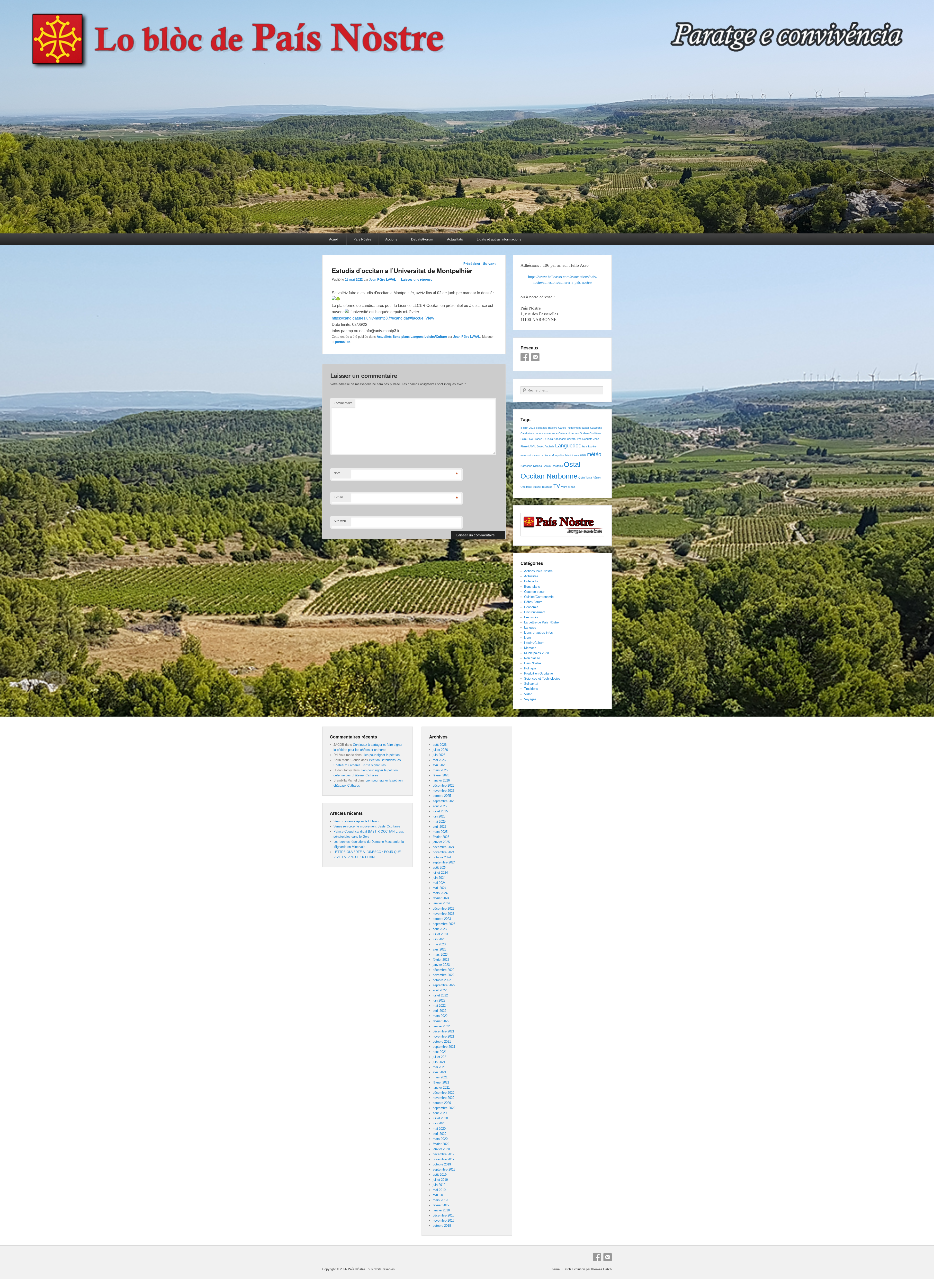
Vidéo (528, 694)
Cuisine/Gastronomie (539, 597)
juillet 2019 (440, 1179)
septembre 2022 (444, 985)
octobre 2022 (442, 980)
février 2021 (441, 1082)
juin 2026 (439, 755)
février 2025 (441, 837)
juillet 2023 (440, 934)
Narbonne (526, 465)
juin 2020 (439, 1123)
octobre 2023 (442, 919)
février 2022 (441, 1021)
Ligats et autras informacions (499, 239)
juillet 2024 (440, 872)
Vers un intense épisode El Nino (355, 821)
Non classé (532, 658)
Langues (417, 336)
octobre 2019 (442, 1164)
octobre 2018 (442, 1225)
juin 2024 (439, 877)
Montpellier (558, 455)
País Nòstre (362, 239)
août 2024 (440, 867)
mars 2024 (440, 893)
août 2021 (440, 1052)
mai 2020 (439, 1128)
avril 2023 (439, 949)
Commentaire (343, 403)
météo (594, 454)
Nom (337, 473)
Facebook (525, 357)
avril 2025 (439, 826)
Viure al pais (568, 486)
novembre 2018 (443, 1220)
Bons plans (401, 336)
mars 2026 (440, 770)
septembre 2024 (444, 862)
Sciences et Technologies (542, 678)
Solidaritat (531, 683)
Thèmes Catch (601, 1269)
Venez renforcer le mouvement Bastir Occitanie (366, 826)
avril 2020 (439, 1134)
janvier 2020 (441, 1149)
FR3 (530, 438)
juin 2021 (439, 1062)
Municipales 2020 (575, 455)
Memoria (530, 648)
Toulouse (547, 486)
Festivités (531, 617)
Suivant (491, 264)
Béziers (552, 427)
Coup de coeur (534, 592)
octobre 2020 (442, 1103)
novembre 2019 (443, 1159)
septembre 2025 (444, 801)
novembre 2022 (443, 975)
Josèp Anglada (545, 446)
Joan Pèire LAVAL (382, 279)
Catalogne (596, 427)
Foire (524, 438)
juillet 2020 (440, 1118)
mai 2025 (439, 821)
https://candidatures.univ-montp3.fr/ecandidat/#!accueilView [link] (383, 318)
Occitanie (557, 465)
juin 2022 (439, 1000)
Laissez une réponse (416, 279)
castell (585, 427)
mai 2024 (439, 883)
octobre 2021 (442, 1041)
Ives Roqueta (584, 438)
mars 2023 (440, 954)
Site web (340, 521)
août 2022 (440, 990)
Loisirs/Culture (435, 336)
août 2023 (440, 929)
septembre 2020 (444, 1108)
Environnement (534, 612)
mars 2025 (440, 832)
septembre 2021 (444, 1046)
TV (556, 486)
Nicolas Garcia (542, 465)
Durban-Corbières (590, 433)
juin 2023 (439, 939)
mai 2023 (439, 944)
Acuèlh (334, 239)
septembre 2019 (444, 1169)
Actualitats (455, 239)
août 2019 (440, 1174)
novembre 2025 (443, 790)
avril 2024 (439, 888)
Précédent (469, 264)
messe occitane (541, 455)
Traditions (531, 689)
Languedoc (568, 446)
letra (584, 446)
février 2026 (441, 775)
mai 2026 (439, 760)
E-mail (338, 497)
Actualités (384, 336)
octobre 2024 (442, 857)
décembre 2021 (443, 1031)
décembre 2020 (443, 1092)
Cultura (562, 433)
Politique (530, 668)
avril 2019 (439, 1195)
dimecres (573, 433)
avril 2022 (439, 1011)
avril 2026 (439, 765)
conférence (550, 433)
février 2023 (441, 959)
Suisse (537, 486)
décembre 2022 (443, 970)
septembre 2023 (444, 924)
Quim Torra (585, 477)
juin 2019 (439, 1185)
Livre (527, 638)
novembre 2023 (443, 913)
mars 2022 (440, 1016)
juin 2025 (439, 816)
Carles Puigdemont (569, 427)
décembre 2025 (443, 785)
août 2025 (440, 806)
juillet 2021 (440, 1057)
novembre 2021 (443, 1036)
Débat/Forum (533, 602)
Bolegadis (541, 427)
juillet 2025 (440, 811)
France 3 (539, 438)
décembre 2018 (443, 1215)
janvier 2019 (441, 1210)
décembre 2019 (443, 1154)
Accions (391, 239)
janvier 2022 (441, 1026)
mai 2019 (439, 1190)
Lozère (592, 446)
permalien (342, 342)
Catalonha (526, 433)
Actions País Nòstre (538, 571)
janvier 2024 (441, 903)
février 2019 (441, 1205)
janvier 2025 (441, 842)
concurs (538, 433)
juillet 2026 (440, 750)
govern (571, 438)
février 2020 (441, 1144)
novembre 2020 (443, 1098)
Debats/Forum (422, 239)
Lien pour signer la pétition (381, 755)
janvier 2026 (441, 780)
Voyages (530, 699)
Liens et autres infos (538, 632)
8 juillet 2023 (528, 427)
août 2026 (440, 744)
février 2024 (441, 898)
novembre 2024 (443, 852)
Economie (531, 607)
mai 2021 (439, 1067)
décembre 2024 (443, 847)
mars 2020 (440, 1139)
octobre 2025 (442, 796)
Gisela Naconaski (555, 438)
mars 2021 (440, 1077)
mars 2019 (440, 1200)
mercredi (526, 455)
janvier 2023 (441, 965)
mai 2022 (439, 1005)
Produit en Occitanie (538, 673)
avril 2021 (439, 1072)
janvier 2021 (441, 1087)
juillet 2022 (440, 995)
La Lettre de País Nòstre (541, 622)
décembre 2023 (443, 908)
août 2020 (440, 1113)
